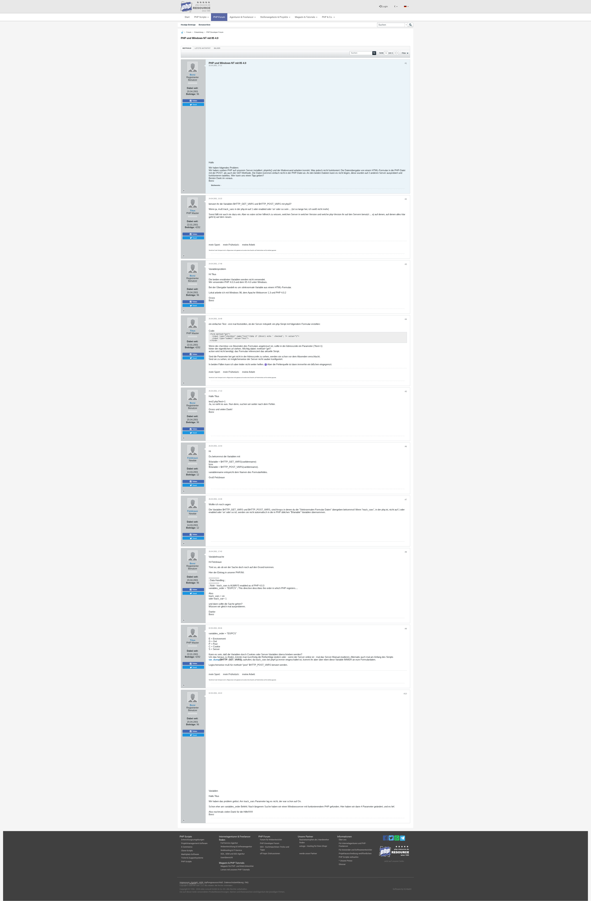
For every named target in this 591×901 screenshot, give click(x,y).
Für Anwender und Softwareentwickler (355, 850)
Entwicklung (198, 32)
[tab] (187, 48)
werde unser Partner (308, 853)
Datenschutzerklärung (233, 882)
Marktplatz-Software (190, 854)
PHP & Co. (327, 17)
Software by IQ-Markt (402, 889)
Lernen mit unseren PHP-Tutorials (235, 870)
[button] (396, 6)
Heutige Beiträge (188, 25)
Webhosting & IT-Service (231, 850)
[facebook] (386, 839)
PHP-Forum (219, 17)
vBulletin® (192, 884)
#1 (406, 63)
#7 (406, 500)
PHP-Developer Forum (269, 843)
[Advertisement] (301, 115)
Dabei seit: (192, 88)
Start (187, 17)
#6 (406, 446)
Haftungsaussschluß (213, 882)
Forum (188, 32)
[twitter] (391, 839)
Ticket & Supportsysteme (192, 858)
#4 (406, 319)
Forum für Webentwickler (271, 839)
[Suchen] (410, 25)
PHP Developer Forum (214, 32)
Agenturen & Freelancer (242, 17)
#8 (406, 552)
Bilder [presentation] (217, 48)
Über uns (342, 839)
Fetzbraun (192, 458)
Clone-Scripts (187, 850)
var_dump (214, 659)
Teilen (194, 101)
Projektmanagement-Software (194, 843)
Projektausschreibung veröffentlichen (355, 853)
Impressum (185, 882)
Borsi (192, 74)
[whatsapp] (397, 839)
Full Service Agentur (229, 843)
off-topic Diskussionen (270, 853)
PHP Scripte (200, 17)
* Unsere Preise (345, 861)
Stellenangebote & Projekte (274, 17)
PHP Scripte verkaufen (348, 857)
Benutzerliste (204, 25)
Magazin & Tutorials (305, 17)
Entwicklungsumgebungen (192, 839)
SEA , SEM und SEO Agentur (233, 854)
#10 (405, 694)
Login (384, 6)
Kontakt (194, 882)
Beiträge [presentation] (187, 48)
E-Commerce (186, 847)
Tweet (194, 104)
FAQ (246, 882)
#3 (406, 264)
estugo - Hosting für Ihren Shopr (313, 846)
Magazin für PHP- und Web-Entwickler (237, 866)
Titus (192, 210)
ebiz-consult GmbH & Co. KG (213, 889)
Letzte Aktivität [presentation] (203, 48)
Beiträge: (191, 94)
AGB (201, 882)
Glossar (342, 864)
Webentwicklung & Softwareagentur (236, 846)
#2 (406, 199)
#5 (406, 391)
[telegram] (402, 839)
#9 (406, 629)
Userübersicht (227, 857)
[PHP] (195, 6)
